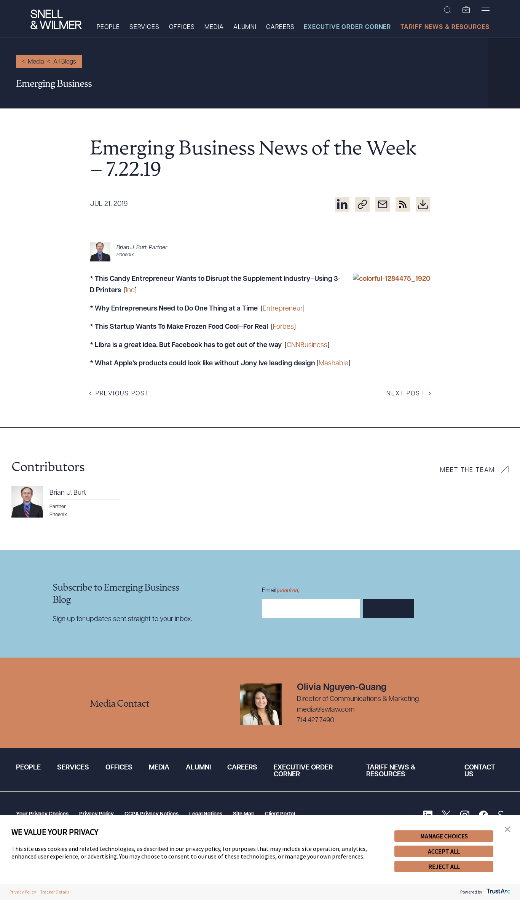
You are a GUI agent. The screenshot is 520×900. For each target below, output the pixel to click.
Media (214, 27)
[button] (507, 829)
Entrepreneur (283, 309)
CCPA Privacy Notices (151, 814)
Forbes (283, 327)
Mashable (333, 363)
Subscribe (388, 609)
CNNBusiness (307, 345)
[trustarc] (497, 892)
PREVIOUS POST (122, 394)
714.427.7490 (315, 720)
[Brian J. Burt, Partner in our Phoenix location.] (260, 251)
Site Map (243, 814)
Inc (130, 290)
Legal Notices (205, 814)
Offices (182, 27)
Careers (280, 27)
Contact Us (479, 771)
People (108, 27)
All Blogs (64, 62)
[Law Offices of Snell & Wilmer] (56, 20)
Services (144, 27)
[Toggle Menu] (486, 10)
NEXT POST (405, 394)
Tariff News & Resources (445, 27)
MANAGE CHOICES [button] (444, 836)
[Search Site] (447, 10)
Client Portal (280, 814)
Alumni (245, 27)
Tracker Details (54, 892)
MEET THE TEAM (467, 470)
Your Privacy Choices (42, 814)
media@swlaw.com (326, 710)
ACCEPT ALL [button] (444, 851)
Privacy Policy (96, 814)
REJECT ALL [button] (444, 866)
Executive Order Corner (347, 27)
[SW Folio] (466, 10)
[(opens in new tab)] (342, 204)
